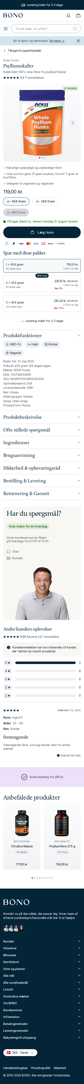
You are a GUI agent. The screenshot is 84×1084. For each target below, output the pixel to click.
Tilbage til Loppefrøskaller (24, 50)
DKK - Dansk (18, 1052)
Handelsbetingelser (15, 1068)
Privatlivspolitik (40, 1068)
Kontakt (15, 558)
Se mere (56, 40)
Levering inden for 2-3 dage (45, 5)
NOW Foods (11, 60)
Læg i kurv (46, 232)
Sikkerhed (60, 1068)
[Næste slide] (72, 123)
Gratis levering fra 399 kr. (47, 777)
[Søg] (75, 28)
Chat (15, 551)
